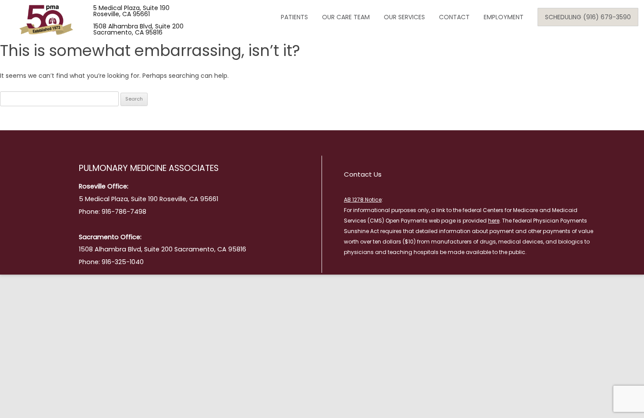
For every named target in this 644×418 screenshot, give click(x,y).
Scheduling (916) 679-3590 (588, 17)
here (493, 220)
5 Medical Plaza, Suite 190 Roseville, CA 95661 (131, 10)
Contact (454, 17)
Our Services (404, 17)
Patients (294, 17)
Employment (504, 17)
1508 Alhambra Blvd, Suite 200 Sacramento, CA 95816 (138, 29)
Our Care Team (346, 17)
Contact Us (363, 174)
